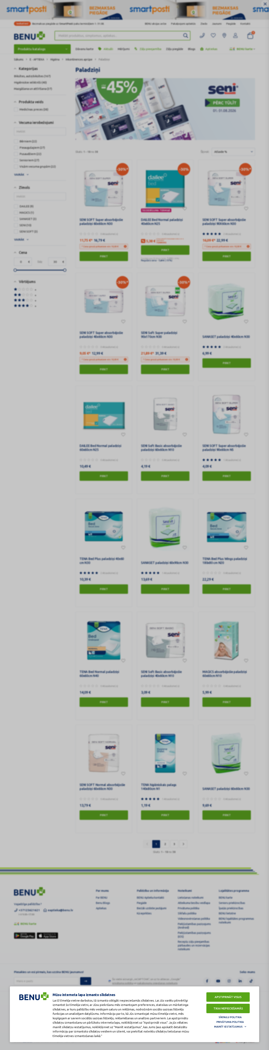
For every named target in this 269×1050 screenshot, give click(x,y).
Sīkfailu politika (230, 1017)
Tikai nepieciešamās (228, 1008)
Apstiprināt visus (228, 997)
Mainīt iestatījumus (228, 1026)
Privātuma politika (230, 1021)
